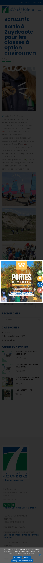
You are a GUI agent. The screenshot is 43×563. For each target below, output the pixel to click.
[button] (40, 263)
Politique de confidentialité (22, 561)
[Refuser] (40, 555)
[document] (21, 281)
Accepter (17, 557)
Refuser (27, 557)
